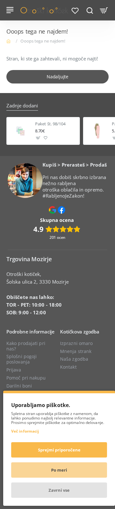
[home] (9, 41)
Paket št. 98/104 (50, 124)
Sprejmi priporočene (59, 450)
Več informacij (25, 431)
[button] (38, 138)
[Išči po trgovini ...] (89, 10)
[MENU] (11, 10)
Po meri (59, 470)
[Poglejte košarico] (104, 10)
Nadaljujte (57, 77)
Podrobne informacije (30, 331)
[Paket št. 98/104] (20, 131)
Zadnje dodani (22, 106)
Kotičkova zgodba (79, 331)
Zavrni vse (59, 490)
